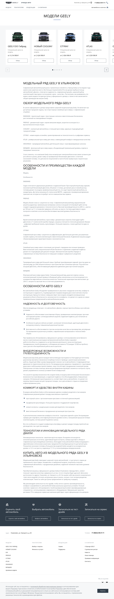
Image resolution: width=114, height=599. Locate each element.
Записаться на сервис (94, 518)
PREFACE (8, 555)
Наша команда (89, 555)
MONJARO (9, 567)
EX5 (7, 552)
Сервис (60, 546)
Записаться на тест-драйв (69, 518)
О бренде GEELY (90, 546)
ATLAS (7, 561)
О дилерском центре (91, 549)
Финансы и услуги (37, 549)
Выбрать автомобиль (41, 518)
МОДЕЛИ (8, 542)
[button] (52, 69)
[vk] (102, 582)
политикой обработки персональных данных (46, 587)
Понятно (102, 591)
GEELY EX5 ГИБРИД (11, 546)
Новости (87, 552)
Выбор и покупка (37, 546)
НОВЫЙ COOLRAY (11, 549)
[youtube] (106, 582)
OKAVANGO (9, 564)
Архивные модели (11, 570)
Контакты (88, 561)
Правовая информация (92, 558)
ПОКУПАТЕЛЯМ (19, 7)
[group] (18, 47)
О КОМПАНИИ (42, 7)
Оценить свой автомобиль (17, 518)
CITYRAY (8, 558)
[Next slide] (106, 70)
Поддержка (61, 549)
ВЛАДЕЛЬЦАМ (30, 7)
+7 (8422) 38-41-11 (97, 533)
